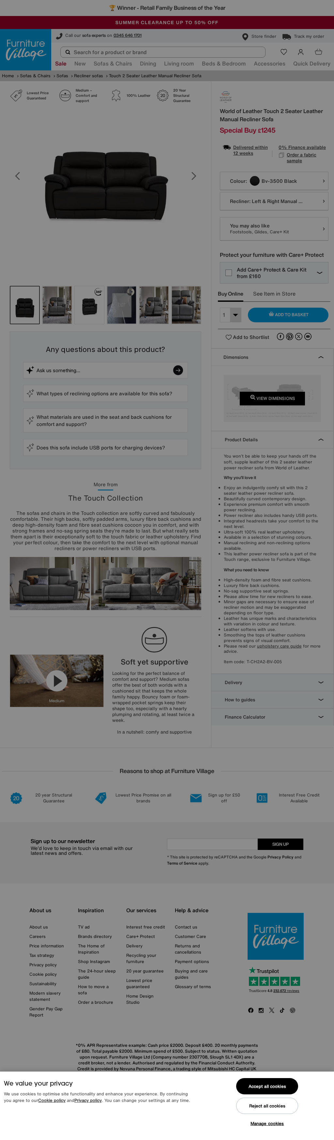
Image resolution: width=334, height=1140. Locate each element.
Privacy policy (88, 1100)
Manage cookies (267, 1123)
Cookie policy (52, 1100)
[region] (167, 1106)
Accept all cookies (267, 1086)
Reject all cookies (267, 1106)
